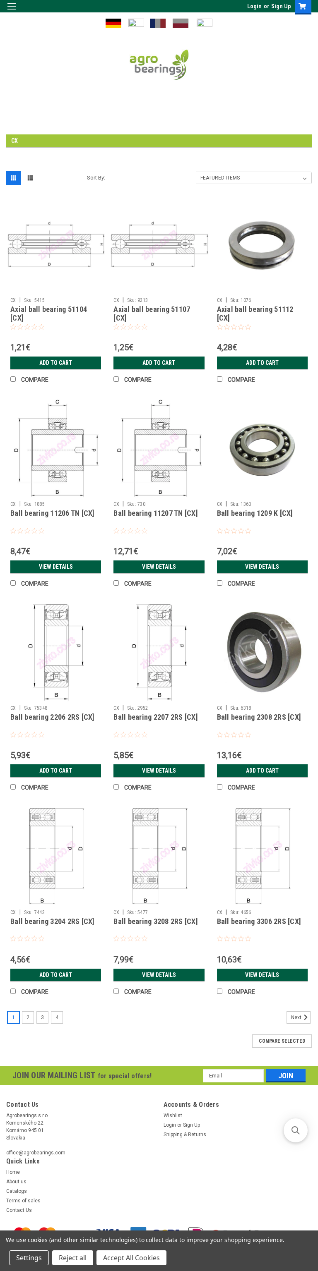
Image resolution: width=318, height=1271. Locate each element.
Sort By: (96, 178)
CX (13, 300)
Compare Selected (282, 1041)
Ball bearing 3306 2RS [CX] (259, 921)
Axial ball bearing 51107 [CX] (151, 313)
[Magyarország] (136, 22)
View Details (56, 566)
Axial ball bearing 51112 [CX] (255, 313)
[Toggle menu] (11, 11)
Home (13, 1172)
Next (297, 1017)
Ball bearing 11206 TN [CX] (52, 513)
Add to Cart (55, 362)
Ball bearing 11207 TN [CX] (155, 513)
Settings (29, 1257)
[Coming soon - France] (158, 22)
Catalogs (16, 1191)
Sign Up (281, 6)
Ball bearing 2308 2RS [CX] (259, 717)
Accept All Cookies (131, 1257)
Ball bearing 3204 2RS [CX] (52, 921)
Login (254, 6)
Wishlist (173, 1115)
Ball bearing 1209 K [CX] (255, 513)
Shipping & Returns (185, 1134)
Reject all (73, 1257)
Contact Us (19, 1210)
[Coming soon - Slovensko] (204, 22)
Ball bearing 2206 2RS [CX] (52, 717)
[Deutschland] (113, 22)
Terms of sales (23, 1201)
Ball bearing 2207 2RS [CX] (155, 717)
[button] (296, 1130)
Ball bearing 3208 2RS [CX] (155, 921)
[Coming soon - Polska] (180, 22)
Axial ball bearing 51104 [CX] (48, 313)
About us (16, 1182)
